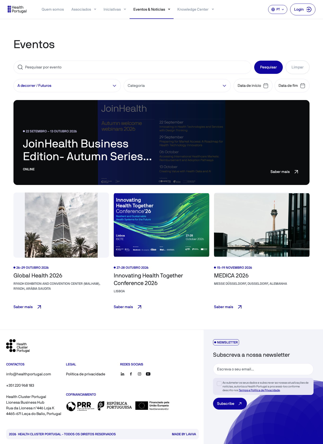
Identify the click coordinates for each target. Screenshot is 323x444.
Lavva (191, 434)
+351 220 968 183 (20, 385)
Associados (81, 9)
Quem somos (53, 9)
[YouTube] (148, 374)
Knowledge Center (193, 9)
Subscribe (225, 403)
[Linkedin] (122, 374)
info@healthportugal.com (28, 374)
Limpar (298, 67)
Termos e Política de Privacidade (259, 390)
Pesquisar (268, 67)
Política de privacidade (85, 374)
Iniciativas (112, 9)
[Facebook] (131, 374)
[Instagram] (139, 374)
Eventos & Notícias (149, 9)
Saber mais (280, 171)
